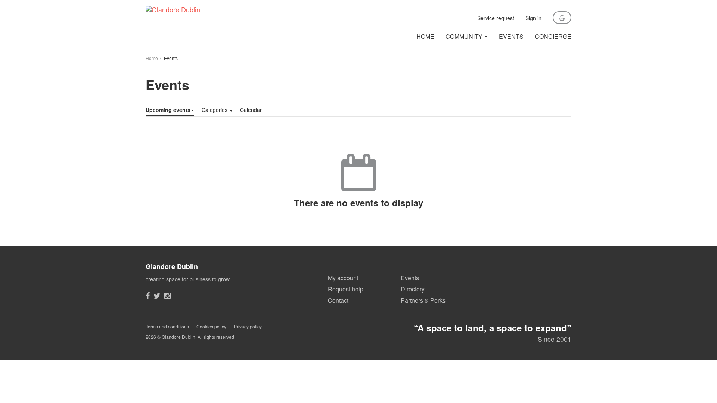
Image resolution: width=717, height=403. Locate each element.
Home (152, 58)
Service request (495, 18)
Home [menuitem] (425, 36)
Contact (338, 300)
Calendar (251, 109)
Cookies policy (211, 326)
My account (343, 278)
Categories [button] (214, 109)
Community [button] (464, 36)
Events (410, 278)
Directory (413, 289)
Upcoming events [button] (168, 109)
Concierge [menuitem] (553, 36)
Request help (345, 289)
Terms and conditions (167, 326)
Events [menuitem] (511, 36)
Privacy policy (248, 326)
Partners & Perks (423, 300)
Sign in (533, 18)
